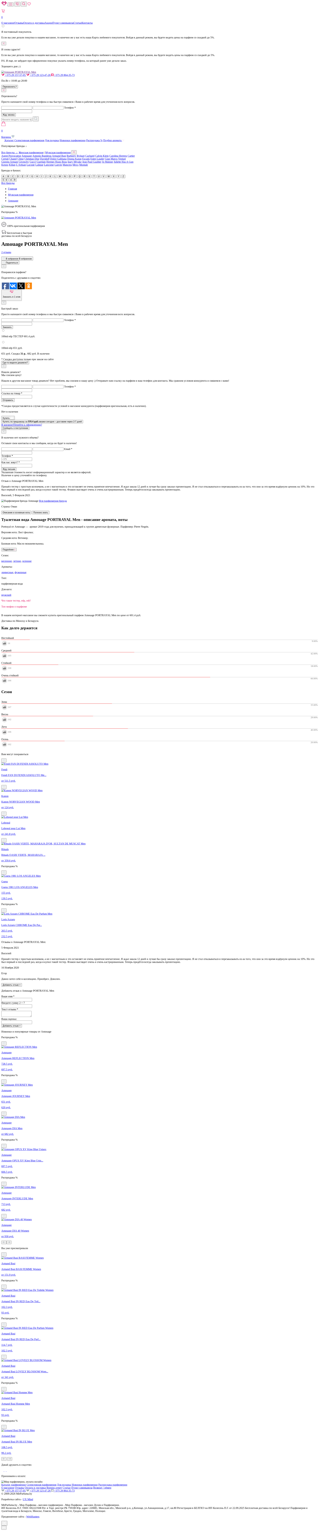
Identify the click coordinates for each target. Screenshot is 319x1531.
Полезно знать (40, 512)
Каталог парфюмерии (13, 1484)
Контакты (87, 22)
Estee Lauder (97, 158)
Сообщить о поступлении (15, 428)
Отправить (8, 400)
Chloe (20, 158)
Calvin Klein (102, 155)
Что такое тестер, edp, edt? (16, 600)
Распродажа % (94, 140)
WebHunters (32, 1516)
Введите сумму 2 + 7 (13, 1002)
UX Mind (28, 1499)
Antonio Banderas (42, 155)
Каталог (9, 140)
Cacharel (90, 155)
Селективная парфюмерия (29, 140)
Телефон (70, 107)
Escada (86, 158)
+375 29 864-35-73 (64, 75)
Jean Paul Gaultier (91, 161)
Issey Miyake (75, 161)
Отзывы (18, 22)
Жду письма (9, 469)
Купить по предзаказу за (42, 421)
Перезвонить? (10, 86)
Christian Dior (31, 158)
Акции (48, 22)
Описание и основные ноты (16, 512)
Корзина (6, 133)
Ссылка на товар (11, 393)
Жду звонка (8, 115)
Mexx (75, 164)
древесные (7, 572)
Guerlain (41, 161)
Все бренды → (9, 152)
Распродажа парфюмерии (112, 1484)
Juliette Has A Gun (123, 161)
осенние (27, 561)
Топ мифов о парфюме (14, 606)
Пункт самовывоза (63, 22)
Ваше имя (7, 996)
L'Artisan (21, 164)
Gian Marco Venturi (115, 158)
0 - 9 (5, 180)
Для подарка (52, 140)
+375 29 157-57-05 (15, 75)
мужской (6, 595)
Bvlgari (81, 155)
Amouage (27, 155)
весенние (6, 561)
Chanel (13, 158)
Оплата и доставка (34, 22)
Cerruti (5, 158)
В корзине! (21, 424)
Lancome (49, 164)
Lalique (39, 164)
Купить (6, 418)
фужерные (20, 572)
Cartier (131, 155)
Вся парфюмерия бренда (53, 500)
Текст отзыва (9, 1009)
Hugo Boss (61, 161)
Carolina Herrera (118, 155)
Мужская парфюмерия (58, 152)
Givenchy (24, 161)
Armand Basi (59, 155)
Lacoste (31, 164)
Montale (83, 164)
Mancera (67, 164)
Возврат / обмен (102, 1487)
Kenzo (4, 164)
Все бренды (8, 183)
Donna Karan (74, 158)
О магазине (7, 22)
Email (68, 449)
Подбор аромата (112, 140)
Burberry (71, 155)
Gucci (33, 161)
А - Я (12, 180)
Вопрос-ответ (54, 1487)
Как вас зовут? (10, 462)
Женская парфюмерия (31, 152)
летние (17, 561)
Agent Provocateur (11, 155)
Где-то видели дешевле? (15, 362)
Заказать (7, 327)
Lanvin (58, 164)
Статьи (78, 22)
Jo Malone (107, 161)
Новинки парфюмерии (73, 140)
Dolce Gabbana (58, 158)
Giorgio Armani (9, 161)
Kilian (12, 164)
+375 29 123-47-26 (40, 75)
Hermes (50, 161)
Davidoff (45, 158)
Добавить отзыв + (12, 985)
